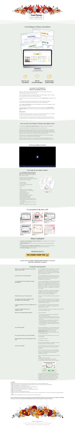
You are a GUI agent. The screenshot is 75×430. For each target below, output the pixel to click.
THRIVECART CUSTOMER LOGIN (43, 424)
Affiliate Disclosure (39, 423)
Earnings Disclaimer (48, 423)
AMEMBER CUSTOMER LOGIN (31, 424)
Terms (34, 423)
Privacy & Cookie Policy (28, 423)
